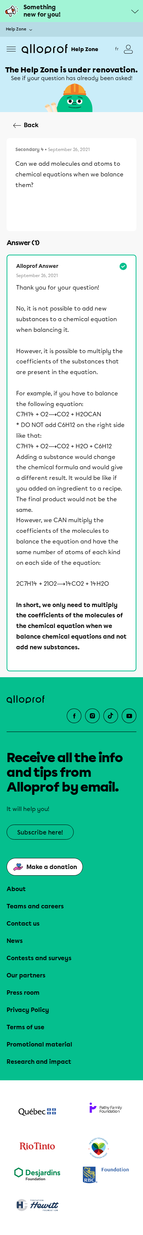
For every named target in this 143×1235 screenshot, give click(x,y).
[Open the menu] (11, 49)
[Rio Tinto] (37, 1148)
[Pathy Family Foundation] (105, 1113)
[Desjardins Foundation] (37, 1176)
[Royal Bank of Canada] (105, 1176)
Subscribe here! (40, 832)
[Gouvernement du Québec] (37, 1113)
